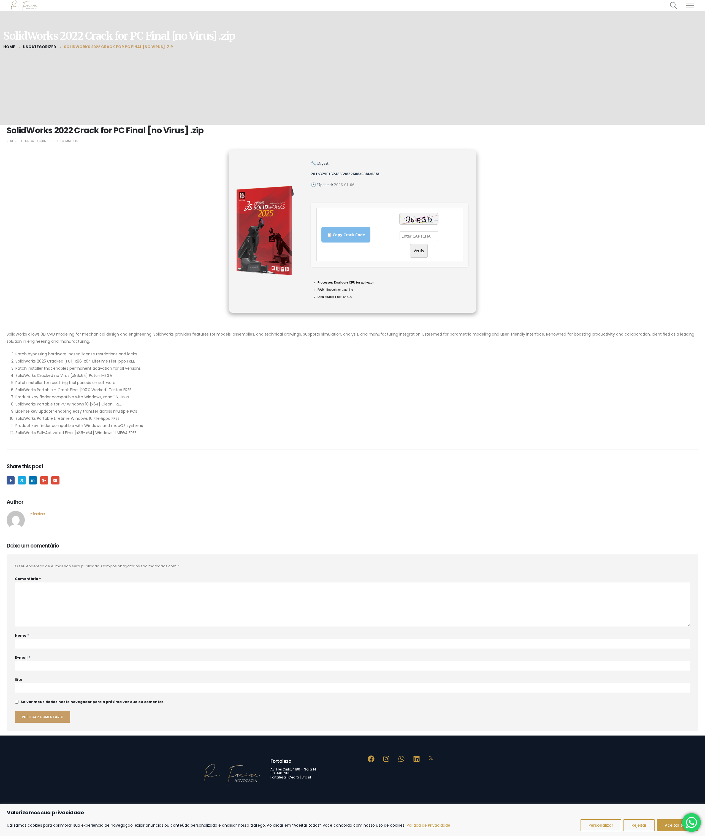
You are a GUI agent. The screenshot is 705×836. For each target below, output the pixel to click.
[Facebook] (371, 759)
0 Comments (67, 141)
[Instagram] (386, 759)
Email (55, 480)
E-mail (22, 657)
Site (18, 679)
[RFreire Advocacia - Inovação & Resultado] (24, 5)
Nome (22, 635)
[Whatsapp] (401, 759)
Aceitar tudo (677, 825)
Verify (419, 250)
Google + (44, 480)
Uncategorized (37, 141)
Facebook (11, 480)
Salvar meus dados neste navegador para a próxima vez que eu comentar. (92, 701)
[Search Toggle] (673, 5)
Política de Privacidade (428, 825)
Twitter (22, 480)
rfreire (12, 141)
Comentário (28, 578)
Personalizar (601, 825)
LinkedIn (33, 480)
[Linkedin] (417, 759)
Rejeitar (639, 825)
